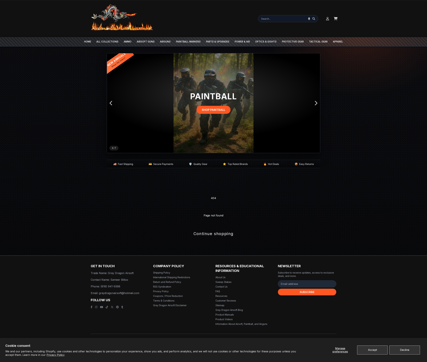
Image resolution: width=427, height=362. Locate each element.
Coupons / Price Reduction (168, 296)
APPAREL (338, 41)
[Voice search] (309, 18)
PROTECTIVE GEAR (293, 41)
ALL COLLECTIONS (107, 41)
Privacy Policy (56, 355)
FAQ (218, 291)
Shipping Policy (161, 272)
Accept (372, 350)
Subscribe (307, 292)
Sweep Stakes (224, 282)
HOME (87, 41)
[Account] (327, 18)
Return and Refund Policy (167, 282)
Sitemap (220, 305)
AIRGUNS (165, 41)
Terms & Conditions (163, 300)
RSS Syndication (162, 286)
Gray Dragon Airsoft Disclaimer (170, 305)
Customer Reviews (226, 300)
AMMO (127, 41)
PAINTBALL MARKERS (188, 41)
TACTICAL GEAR (318, 41)
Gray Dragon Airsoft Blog (229, 310)
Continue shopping (213, 233)
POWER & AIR (242, 41)
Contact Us (222, 286)
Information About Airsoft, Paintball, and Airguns (241, 324)
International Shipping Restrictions (171, 277)
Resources (221, 296)
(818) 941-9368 (110, 286)
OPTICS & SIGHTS (266, 41)
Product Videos (224, 319)
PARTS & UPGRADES (217, 41)
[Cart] (335, 18)
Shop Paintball (213, 109)
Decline (404, 350)
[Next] (315, 103)
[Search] (313, 18)
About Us (221, 277)
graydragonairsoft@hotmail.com (119, 293)
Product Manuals (225, 314)
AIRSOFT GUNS (146, 41)
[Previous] (111, 103)
